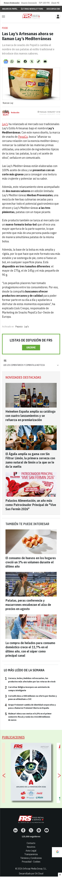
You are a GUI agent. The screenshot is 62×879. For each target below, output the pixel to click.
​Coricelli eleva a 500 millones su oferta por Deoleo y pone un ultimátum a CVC (31, 697)
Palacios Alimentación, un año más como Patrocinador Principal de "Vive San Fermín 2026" (30, 504)
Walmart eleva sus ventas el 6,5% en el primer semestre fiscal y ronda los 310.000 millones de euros (28, 716)
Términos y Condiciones (31, 858)
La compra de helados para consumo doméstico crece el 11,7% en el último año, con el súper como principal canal (30, 649)
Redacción (15, 112)
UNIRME (31, 347)
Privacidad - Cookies (31, 861)
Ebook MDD (56, 3)
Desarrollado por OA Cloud (31, 873)
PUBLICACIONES (13, 737)
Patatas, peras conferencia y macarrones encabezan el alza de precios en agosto (28, 604)
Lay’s (5, 124)
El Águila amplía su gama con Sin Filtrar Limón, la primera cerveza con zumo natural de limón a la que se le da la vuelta (30, 460)
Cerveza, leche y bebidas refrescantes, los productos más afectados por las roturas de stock (30, 680)
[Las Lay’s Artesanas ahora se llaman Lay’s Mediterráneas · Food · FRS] (31, 16)
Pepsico (19, 326)
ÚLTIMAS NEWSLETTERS (32, 9)
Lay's (26, 326)
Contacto (31, 843)
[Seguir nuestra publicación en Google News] (6, 61)
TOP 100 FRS (44, 3)
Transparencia (31, 854)
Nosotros (31, 846)
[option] (31, 772)
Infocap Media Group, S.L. (35, 868)
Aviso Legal (31, 850)
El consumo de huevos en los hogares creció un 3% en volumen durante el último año (30, 562)
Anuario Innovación (29, 3)
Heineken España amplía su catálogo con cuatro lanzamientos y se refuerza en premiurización (30, 415)
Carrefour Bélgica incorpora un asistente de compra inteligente (27, 689)
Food (5, 28)
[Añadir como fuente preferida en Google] (57, 852)
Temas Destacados (11, 3)
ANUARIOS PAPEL (9, 9)
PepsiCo (23, 137)
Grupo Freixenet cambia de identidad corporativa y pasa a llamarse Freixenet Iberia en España (30, 706)
